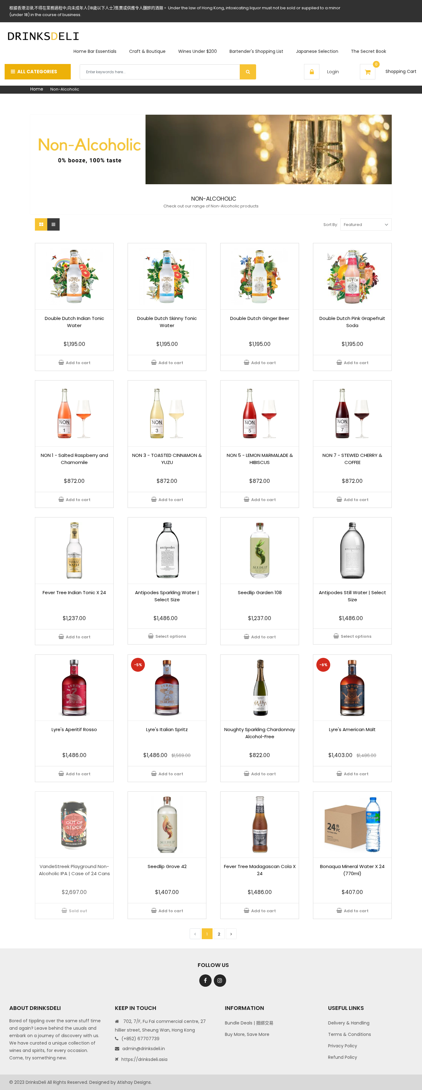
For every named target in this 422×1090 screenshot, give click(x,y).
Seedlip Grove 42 (167, 866)
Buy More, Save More (247, 1034)
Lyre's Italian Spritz (167, 729)
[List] (53, 224)
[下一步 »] (231, 933)
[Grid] (41, 224)
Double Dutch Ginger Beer (259, 318)
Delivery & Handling (348, 1023)
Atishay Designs (134, 1082)
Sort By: (330, 225)
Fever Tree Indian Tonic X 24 (74, 592)
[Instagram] (220, 980)
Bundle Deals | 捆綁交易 (249, 1023)
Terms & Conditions (349, 1034)
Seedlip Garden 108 (260, 592)
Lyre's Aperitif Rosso (74, 729)
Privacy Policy (342, 1046)
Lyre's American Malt (352, 729)
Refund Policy (342, 1057)
